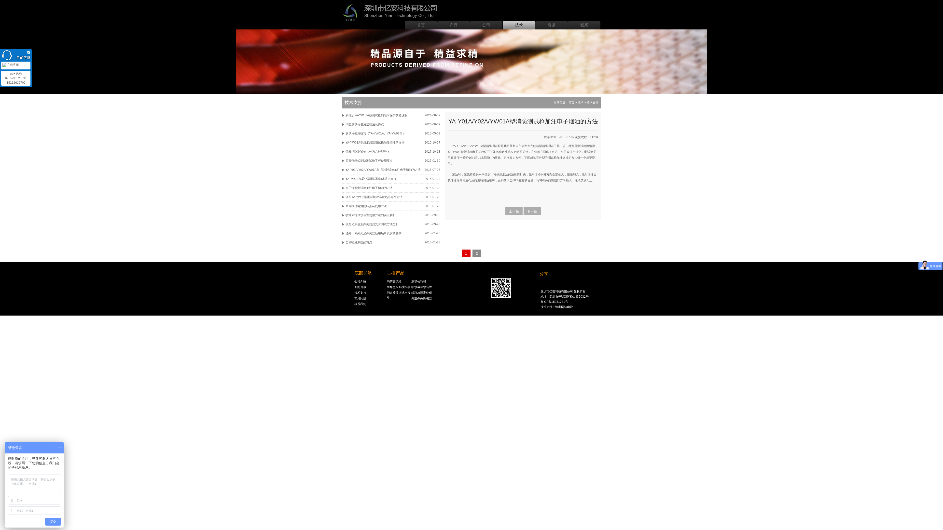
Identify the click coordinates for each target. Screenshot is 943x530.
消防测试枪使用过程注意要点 (365, 124)
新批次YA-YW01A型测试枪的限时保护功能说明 (376, 115)
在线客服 (12, 64)
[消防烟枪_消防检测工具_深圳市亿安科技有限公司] (391, 11)
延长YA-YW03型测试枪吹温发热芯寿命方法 (374, 197)
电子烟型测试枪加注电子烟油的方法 (369, 188)
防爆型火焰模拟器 (398, 287)
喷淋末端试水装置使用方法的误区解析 (371, 215)
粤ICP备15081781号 (554, 302)
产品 (454, 25)
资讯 (551, 25)
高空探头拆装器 (421, 298)
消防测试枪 (394, 281)
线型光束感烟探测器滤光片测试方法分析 (372, 224)
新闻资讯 (360, 287)
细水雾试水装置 (421, 287)
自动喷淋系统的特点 (359, 242)
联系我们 (360, 304)
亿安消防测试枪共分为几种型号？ (368, 151)
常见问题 (360, 298)
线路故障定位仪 (421, 292)
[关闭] (29, 51)
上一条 (514, 211)
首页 (421, 25)
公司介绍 (360, 281)
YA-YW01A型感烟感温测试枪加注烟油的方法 (375, 142)
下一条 (532, 211)
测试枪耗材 (418, 281)
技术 (519, 25)
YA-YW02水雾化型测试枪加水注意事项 (371, 179)
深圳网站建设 (564, 307)
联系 (584, 25)
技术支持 (360, 292)
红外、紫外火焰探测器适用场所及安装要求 (374, 233)
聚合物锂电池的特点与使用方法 (366, 206)
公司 (486, 25)
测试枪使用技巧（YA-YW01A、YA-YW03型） (375, 133)
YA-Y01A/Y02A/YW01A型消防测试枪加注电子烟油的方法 (383, 170)
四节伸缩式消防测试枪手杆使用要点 (369, 160)
